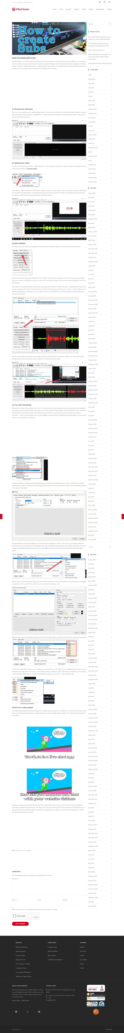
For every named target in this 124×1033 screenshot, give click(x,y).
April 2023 (91, 223)
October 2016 (92, 475)
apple (90, 83)
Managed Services (21, 959)
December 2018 (93, 390)
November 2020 (93, 304)
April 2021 (91, 283)
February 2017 (92, 458)
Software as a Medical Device (23, 976)
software (90, 177)
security (90, 173)
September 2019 (93, 364)
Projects (76, 9)
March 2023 (91, 227)
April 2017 (91, 450)
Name (14, 900)
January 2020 (92, 347)
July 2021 (91, 270)
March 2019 (91, 377)
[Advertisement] (49, 86)
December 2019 (93, 351)
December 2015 (93, 518)
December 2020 (93, 300)
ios (89, 126)
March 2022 (91, 240)
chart (89, 87)
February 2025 (92, 219)
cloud (89, 92)
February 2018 (92, 420)
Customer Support (20, 955)
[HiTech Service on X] (28, 1012)
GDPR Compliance (53, 951)
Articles (91, 9)
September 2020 (93, 313)
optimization (91, 147)
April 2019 (91, 373)
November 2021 (93, 253)
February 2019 (92, 381)
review (90, 169)
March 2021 (91, 287)
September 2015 (93, 531)
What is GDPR (51, 955)
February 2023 (92, 231)
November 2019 (93, 355)
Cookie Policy (25, 1000)
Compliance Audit (52, 947)
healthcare (91, 113)
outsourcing (91, 156)
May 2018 (91, 411)
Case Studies (100, 9)
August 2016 (92, 484)
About (61, 9)
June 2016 (91, 492)
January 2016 (92, 514)
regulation (91, 164)
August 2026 (92, 193)
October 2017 (92, 437)
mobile (90, 139)
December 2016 (93, 467)
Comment (15, 878)
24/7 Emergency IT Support (23, 964)
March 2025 (91, 214)
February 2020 (92, 343)
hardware (91, 109)
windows (90, 182)
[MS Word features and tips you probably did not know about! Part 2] (1, 516)
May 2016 (91, 497)
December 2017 (93, 428)
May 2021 (91, 278)
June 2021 (91, 274)
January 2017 (92, 462)
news (89, 143)
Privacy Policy (16, 1000)
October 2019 (92, 360)
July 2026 (91, 197)
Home (54, 9)
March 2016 (91, 505)
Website (65, 900)
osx (89, 152)
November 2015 (93, 522)
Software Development (22, 947)
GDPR (84, 9)
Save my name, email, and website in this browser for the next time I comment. (34, 909)
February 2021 (92, 291)
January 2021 (92, 296)
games (90, 100)
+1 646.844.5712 (26, 2)
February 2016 (92, 509)
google (90, 105)
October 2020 (92, 308)
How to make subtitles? (24, 58)
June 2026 (91, 202)
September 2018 (93, 403)
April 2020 (91, 334)
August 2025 (92, 210)
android (90, 79)
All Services (83, 951)
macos (90, 130)
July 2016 (91, 488)
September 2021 (93, 261)
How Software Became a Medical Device (100, 63)
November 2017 (93, 432)
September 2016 (93, 479)
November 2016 (93, 471)
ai (88, 75)
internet (90, 122)
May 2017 (91, 445)
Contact (109, 9)
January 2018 (92, 424)
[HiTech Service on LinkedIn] (39, 1012)
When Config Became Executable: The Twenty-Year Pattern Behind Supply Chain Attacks (99, 57)
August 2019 (92, 368)
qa (89, 160)
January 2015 (92, 539)
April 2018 (91, 415)
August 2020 (92, 317)
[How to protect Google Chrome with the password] (123, 516)
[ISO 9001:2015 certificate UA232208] (96, 988)
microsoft (91, 134)
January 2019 (92, 385)
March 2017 (91, 454)
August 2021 (92, 266)
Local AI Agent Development (23, 972)
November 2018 (93, 394)
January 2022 (92, 244)
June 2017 (91, 441)
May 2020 (91, 330)
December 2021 (93, 249)
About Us (82, 947)
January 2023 (92, 236)
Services (68, 9)
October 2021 (92, 257)
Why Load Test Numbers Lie (96, 50)
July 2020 (91, 321)
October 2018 (92, 398)
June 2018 (91, 407)
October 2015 (92, 527)
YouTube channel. (32, 168)
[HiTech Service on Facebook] (16, 1012)
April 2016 (91, 501)
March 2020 (91, 338)
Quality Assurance (20, 951)
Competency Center (21, 968)
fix (89, 96)
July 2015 (91, 535)
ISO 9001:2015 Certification (55, 959)
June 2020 (91, 326)
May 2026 (91, 206)
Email (39, 900)
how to (90, 117)
